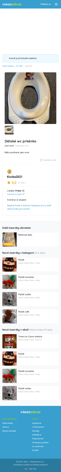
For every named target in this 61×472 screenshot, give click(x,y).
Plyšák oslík (23, 311)
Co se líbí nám (38, 446)
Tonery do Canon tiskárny (30, 336)
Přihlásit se (46, 4)
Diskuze (5, 427)
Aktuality (35, 431)
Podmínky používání (40, 443)
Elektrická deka (25, 235)
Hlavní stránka (8, 66)
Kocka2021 (15, 177)
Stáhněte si (36, 435)
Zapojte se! (36, 423)
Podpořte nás (37, 439)
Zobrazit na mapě (14, 194)
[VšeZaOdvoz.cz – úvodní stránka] (11, 4)
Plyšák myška (24, 294)
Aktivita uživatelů (9, 431)
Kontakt (35, 450)
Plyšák (21, 260)
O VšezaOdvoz (38, 427)
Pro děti (19, 66)
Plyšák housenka (26, 277)
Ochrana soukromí (40, 465)
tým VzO (33, 469)
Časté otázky (7, 423)
